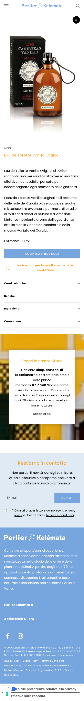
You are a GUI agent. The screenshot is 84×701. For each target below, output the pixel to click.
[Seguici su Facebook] (7, 636)
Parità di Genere (13, 670)
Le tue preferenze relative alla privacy (46, 689)
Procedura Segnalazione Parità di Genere (49, 670)
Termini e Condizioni (52, 660)
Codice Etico (11, 675)
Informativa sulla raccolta (25, 696)
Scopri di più (42, 414)
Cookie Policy (30, 660)
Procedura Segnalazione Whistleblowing (48, 665)
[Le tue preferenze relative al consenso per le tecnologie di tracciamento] (7, 694)
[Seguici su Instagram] (20, 636)
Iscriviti (67, 497)
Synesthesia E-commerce (58, 655)
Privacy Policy (11, 660)
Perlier (7, 148)
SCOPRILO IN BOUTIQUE (42, 253)
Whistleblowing (13, 665)
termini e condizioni (60, 515)
